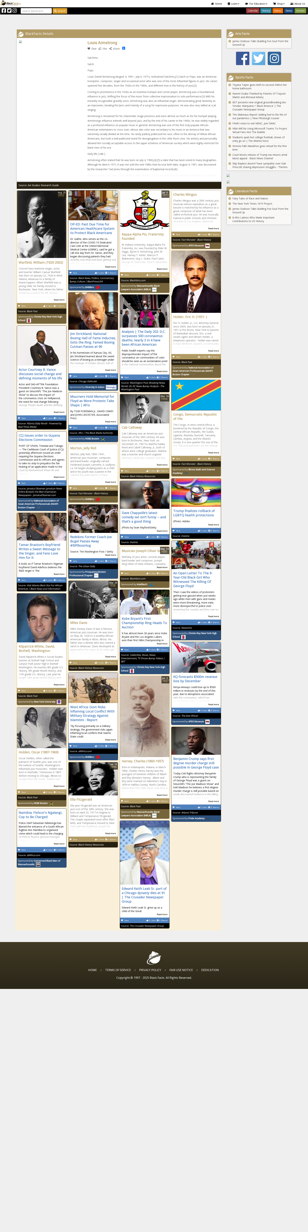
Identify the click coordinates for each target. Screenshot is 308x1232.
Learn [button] (234, 3)
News (289, 10)
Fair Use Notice (181, 970)
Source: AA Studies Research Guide (39, 185)
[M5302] (259, 175)
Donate (300, 10)
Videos (278, 10)
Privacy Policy (150, 970)
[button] (18, 1228)
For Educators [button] (257, 3)
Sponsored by (82, 287)
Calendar (253, 10)
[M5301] (259, 181)
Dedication (210, 970)
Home (218, 3)
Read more (59, 299)
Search (62, 10)
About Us (299, 3)
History (266, 10)
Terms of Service (118, 970)
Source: (27, 311)
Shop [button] (280, 3)
